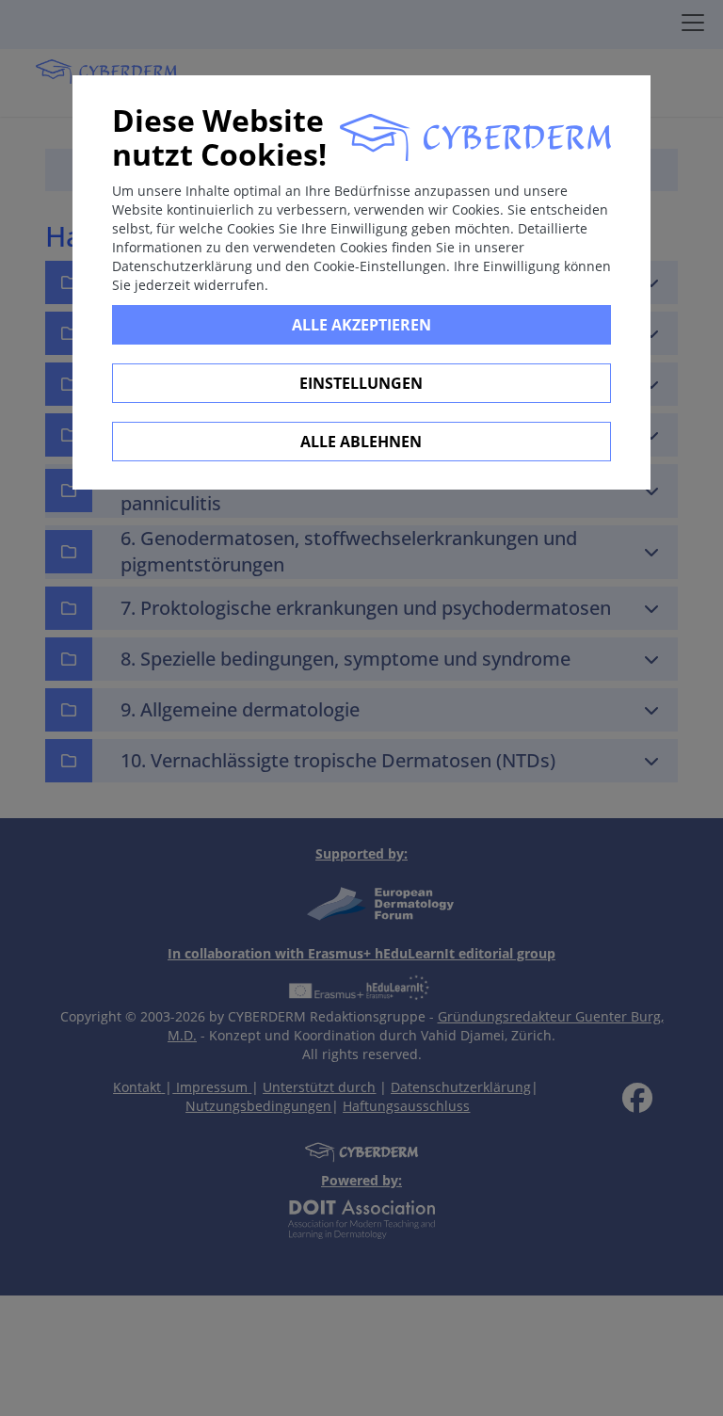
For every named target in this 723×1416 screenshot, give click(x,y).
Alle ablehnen (361, 441)
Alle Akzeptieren (361, 324)
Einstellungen (361, 383)
